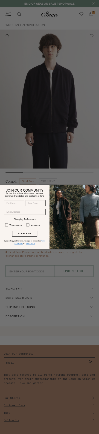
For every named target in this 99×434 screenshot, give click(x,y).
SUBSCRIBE (24, 233)
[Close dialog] (96, 187)
